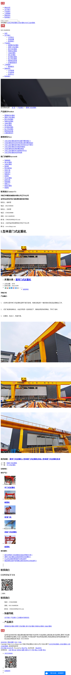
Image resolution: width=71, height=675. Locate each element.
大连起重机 (21, 22)
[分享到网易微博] (14, 288)
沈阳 (26, 650)
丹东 (32, 650)
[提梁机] (10, 543)
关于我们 (7, 9)
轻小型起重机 (12, 59)
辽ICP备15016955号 (7, 648)
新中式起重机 (12, 49)
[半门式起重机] (10, 484)
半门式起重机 (11, 465)
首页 (5, 33)
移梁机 (6, 187)
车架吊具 (7, 172)
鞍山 (36, 650)
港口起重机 (12, 55)
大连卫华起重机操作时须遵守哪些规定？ (17, 141)
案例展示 (11, 66)
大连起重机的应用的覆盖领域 (14, 148)
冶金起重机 (12, 53)
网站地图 (11, 642)
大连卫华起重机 (12, 22)
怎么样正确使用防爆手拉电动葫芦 (15, 559)
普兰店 (14, 650)
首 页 (13, 107)
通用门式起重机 (13, 47)
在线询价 (26, 289)
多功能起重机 (12, 57)
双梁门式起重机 (12, 463)
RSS (16, 642)
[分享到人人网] (12, 288)
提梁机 (6, 176)
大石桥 (40, 650)
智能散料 (7, 160)
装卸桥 (6, 166)
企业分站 (4, 642)
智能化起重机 (12, 51)
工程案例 (7, 13)
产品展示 (7, 11)
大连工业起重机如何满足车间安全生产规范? (18, 145)
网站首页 (7, 7)
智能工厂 (7, 184)
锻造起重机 (8, 185)
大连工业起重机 (30, 22)
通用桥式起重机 (13, 45)
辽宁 (29, 650)
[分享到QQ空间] (5, 288)
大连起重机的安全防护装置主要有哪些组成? (18, 143)
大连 (10, 650)
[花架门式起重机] (10, 528)
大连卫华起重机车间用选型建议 (14, 146)
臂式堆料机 (8, 168)
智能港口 (7, 174)
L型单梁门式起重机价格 (31, 459)
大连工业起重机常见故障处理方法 (15, 150)
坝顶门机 (7, 170)
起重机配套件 (12, 62)
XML (20, 642)
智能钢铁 (7, 182)
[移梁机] (10, 499)
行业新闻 (11, 72)
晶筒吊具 (7, 180)
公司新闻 (11, 70)
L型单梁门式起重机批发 (51, 459)
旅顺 (22, 650)
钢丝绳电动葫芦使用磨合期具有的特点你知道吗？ (20, 561)
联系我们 (7, 17)
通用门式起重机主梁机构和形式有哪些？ (17, 557)
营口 (44, 650)
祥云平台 (24, 648)
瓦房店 (19, 650)
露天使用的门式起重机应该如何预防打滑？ (18, 555)
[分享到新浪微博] (7, 288)
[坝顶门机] (10, 514)
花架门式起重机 (10, 532)
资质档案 (11, 39)
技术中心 (11, 74)
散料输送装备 (12, 60)
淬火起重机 (8, 178)
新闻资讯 (7, 15)
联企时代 (39, 648)
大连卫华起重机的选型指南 (13, 152)
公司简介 (11, 37)
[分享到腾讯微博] (10, 288)
